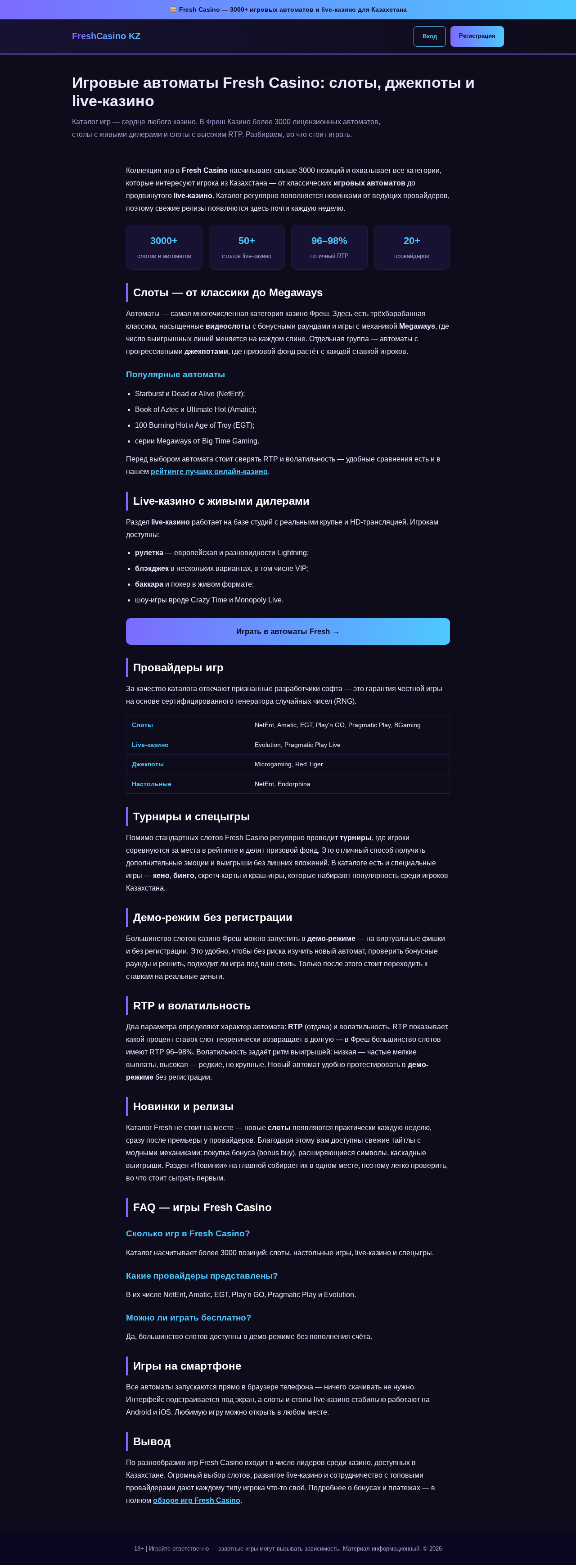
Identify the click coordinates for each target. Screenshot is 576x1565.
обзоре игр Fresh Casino (196, 1500)
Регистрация (477, 35)
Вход (430, 36)
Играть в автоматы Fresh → (288, 631)
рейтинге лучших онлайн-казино (209, 471)
